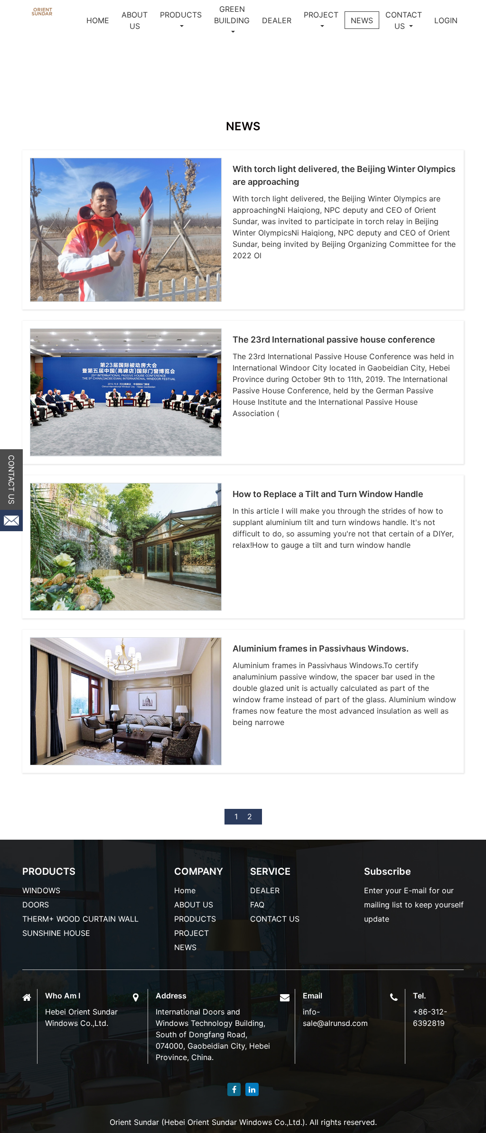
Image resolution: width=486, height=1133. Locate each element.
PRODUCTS (195, 919)
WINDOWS (41, 890)
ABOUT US (135, 20)
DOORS (35, 904)
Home (97, 20)
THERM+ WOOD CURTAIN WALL (80, 919)
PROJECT (321, 14)
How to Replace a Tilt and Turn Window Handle (328, 494)
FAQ (257, 904)
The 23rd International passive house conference (334, 339)
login (446, 20)
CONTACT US (403, 20)
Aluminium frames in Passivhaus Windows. (321, 648)
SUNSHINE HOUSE (56, 933)
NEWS (362, 20)
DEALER (276, 20)
